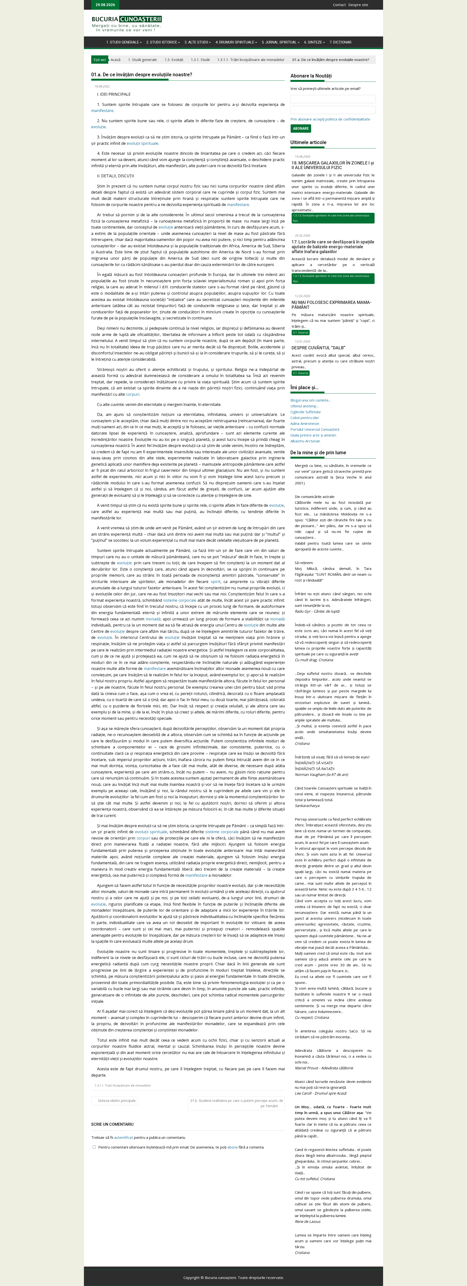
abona (232, 1147)
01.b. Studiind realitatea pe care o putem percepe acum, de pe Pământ (236, 1103)
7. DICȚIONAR (340, 42)
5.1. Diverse (300, 332)
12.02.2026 (302, 296)
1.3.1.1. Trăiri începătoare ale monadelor (123, 1085)
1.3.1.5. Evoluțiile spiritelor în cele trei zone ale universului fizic (331, 218)
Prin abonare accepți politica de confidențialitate (330, 119)
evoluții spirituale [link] (142, 143)
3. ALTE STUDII (196, 42)
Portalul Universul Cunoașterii (314, 429)
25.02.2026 (302, 235)
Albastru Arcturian (305, 440)
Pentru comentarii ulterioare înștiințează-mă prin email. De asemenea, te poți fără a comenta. (180, 1147)
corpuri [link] (132, 394)
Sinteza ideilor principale (117, 1100)
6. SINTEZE (313, 42)
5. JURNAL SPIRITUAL (279, 42)
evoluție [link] (98, 126)
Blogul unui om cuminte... (310, 400)
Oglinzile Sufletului (305, 411)
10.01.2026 (302, 341)
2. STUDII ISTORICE (161, 42)
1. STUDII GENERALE (122, 42)
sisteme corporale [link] (179, 600)
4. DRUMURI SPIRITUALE (235, 42)
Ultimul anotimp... (304, 405)
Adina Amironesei (304, 423)
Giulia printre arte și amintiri (313, 435)
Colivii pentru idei (304, 417)
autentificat (123, 1137)
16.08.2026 (302, 156)
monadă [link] (153, 619)
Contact (339, 4)
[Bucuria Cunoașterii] (96, 41)
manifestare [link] (102, 110)
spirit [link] (215, 581)
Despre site (358, 4)
